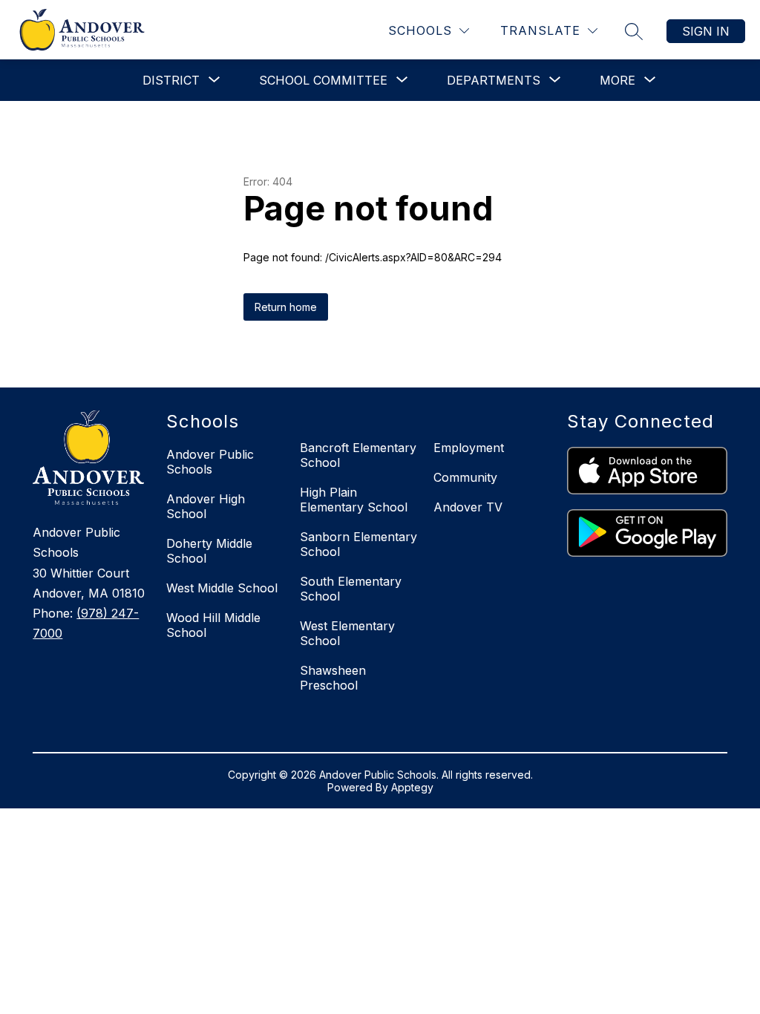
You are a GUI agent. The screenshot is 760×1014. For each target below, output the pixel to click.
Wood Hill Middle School (213, 625)
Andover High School (205, 506)
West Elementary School (347, 633)
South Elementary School (351, 589)
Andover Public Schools (210, 462)
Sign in (706, 31)
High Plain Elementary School (353, 499)
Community (465, 477)
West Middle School (222, 587)
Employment (468, 447)
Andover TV (467, 507)
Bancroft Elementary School (358, 455)
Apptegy (412, 787)
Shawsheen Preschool (333, 678)
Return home (286, 307)
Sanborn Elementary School (358, 544)
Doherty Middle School (209, 551)
